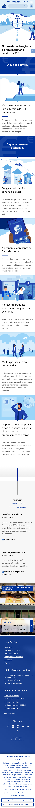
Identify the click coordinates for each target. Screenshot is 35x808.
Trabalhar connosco (12, 650)
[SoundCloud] (28, 726)
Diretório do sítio (11, 713)
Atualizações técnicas (12, 680)
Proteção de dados (11, 696)
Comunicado (9, 539)
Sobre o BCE (9, 647)
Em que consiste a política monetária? (15, 626)
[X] (8, 726)
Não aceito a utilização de (19, 804)
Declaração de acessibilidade (15, 705)
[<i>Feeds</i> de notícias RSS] (18, 731)
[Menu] (31, 6)
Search (25, 5)
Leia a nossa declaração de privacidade (18, 789)
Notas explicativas (11, 653)
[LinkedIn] (13, 726)
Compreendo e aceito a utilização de (19, 800)
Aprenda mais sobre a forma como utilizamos (19, 794)
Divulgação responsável (13, 683)
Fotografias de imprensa (13, 657)
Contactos (8, 660)
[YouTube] (23, 726)
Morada (7, 663)
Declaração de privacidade (14, 699)
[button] (31, 2)
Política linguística (11, 708)
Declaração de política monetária (13, 573)
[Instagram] (18, 726)
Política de (11, 702)
